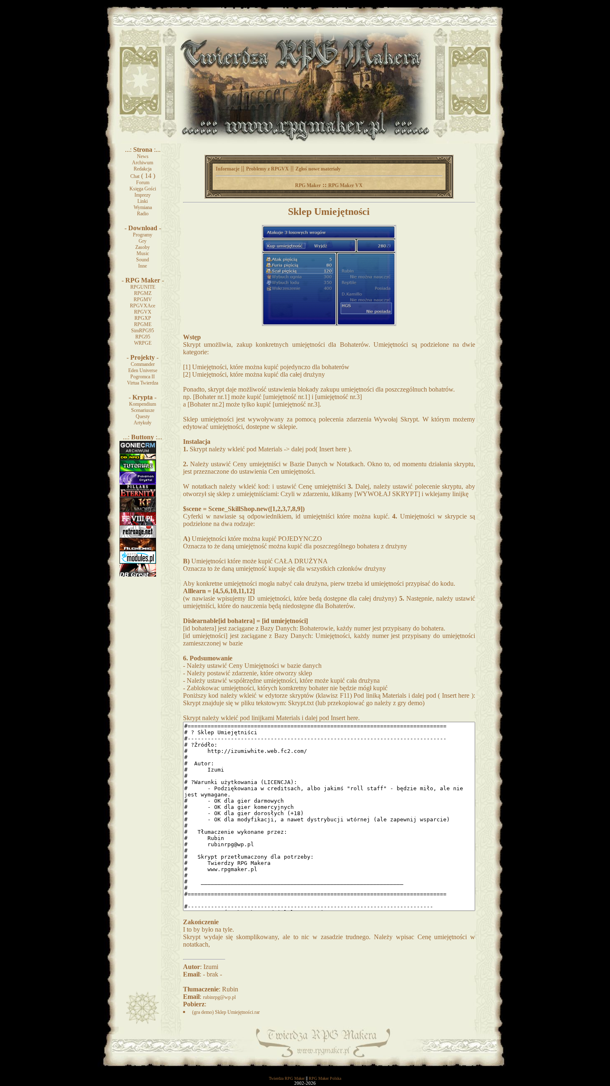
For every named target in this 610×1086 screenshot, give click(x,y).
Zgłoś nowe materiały (318, 169)
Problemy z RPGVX (267, 169)
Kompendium (142, 404)
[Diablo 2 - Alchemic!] (138, 549)
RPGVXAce (142, 306)
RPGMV (143, 299)
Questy (143, 416)
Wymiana (143, 207)
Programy (142, 235)
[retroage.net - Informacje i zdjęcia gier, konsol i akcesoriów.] (138, 536)
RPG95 (142, 337)
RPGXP (142, 318)
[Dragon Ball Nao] (138, 458)
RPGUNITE (142, 287)
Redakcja (142, 169)
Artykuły (142, 423)
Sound (142, 260)
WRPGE (142, 343)
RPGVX (142, 312)
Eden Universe (142, 370)
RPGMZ (142, 293)
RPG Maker (308, 185)
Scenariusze (142, 410)
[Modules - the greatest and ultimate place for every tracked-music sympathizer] (138, 562)
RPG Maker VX (345, 185)
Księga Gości (142, 189)
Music (143, 253)
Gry (142, 241)
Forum (142, 182)
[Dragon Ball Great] (138, 575)
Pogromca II (142, 377)
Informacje (227, 169)
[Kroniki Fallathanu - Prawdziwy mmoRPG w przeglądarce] (138, 511)
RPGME (142, 324)
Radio (143, 214)
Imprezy (142, 195)
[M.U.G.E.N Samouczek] (138, 470)
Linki (142, 201)
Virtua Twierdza (142, 383)
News (143, 156)
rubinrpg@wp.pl (219, 997)
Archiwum (142, 163)
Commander (143, 364)
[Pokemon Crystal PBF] (138, 483)
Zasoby (142, 247)
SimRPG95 (142, 331)
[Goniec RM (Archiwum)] (138, 452)
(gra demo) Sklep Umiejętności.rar (226, 1012)
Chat (134, 176)
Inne (142, 266)
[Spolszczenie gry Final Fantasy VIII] (138, 523)
